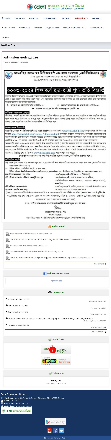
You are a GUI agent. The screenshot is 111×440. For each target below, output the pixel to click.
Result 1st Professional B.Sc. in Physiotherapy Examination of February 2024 (51, 257)
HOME (7, 18)
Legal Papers (52, 28)
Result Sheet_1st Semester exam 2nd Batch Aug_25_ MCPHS (47, 239)
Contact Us (24, 28)
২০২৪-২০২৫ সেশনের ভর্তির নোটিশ (28, 245)
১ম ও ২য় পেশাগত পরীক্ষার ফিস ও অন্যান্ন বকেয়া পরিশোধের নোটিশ (36, 251)
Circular (38, 28)
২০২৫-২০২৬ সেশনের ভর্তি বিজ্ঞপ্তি (31, 233)
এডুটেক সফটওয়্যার (56, 281)
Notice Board (8, 28)
